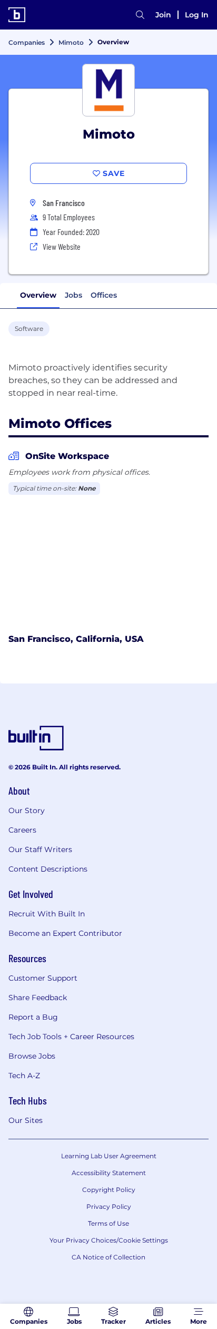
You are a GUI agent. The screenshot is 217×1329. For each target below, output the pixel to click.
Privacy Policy (108, 1206)
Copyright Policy (108, 1190)
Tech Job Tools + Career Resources (71, 1036)
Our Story (26, 810)
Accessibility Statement (109, 1173)
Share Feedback (37, 997)
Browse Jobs (31, 1056)
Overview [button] (38, 295)
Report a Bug (33, 1017)
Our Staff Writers (40, 849)
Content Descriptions (47, 869)
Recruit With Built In (46, 913)
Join (163, 14)
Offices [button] (104, 295)
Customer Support (42, 978)
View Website (62, 246)
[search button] (140, 14)
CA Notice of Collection (108, 1257)
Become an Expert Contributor (65, 933)
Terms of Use (108, 1223)
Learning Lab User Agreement (108, 1156)
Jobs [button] (73, 295)
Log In (197, 14)
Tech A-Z (24, 1075)
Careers (22, 830)
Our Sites (25, 1120)
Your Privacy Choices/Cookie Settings (109, 1240)
